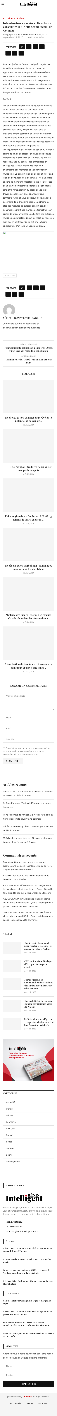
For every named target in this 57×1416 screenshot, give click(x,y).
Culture (10, 1108)
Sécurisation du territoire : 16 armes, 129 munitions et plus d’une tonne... (28, 666)
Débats (9, 1115)
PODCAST (42, 1403)
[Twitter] (24, 1411)
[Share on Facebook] (28, 46)
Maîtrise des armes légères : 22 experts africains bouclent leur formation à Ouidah (39, 1022)
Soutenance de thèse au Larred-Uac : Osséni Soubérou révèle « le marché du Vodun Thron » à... (27, 1324)
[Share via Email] (21, 53)
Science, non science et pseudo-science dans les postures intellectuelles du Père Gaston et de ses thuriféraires (27, 866)
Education (10, 275)
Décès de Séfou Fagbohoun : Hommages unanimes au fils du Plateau (28, 567)
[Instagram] (29, 1411)
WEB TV (29, 1403)
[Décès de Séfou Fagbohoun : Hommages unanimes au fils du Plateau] (28, 544)
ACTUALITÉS (15, 1403)
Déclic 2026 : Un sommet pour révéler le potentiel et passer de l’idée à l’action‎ (38, 946)
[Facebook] (20, 1411)
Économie (11, 1122)
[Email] (37, 1411)
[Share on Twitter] (35, 46)
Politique (10, 1128)
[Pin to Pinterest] (42, 46)
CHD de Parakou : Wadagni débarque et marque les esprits (29, 468)
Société (10, 1148)
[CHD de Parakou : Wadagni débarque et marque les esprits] (28, 446)
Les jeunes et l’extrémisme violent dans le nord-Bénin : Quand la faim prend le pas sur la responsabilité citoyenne (28, 889)
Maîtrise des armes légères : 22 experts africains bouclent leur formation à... (28, 616)
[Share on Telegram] (14, 53)
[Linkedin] (33, 1411)
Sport (9, 1154)
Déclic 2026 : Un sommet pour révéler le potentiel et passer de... (28, 419)
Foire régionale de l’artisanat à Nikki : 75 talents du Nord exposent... (28, 518)
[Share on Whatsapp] (8, 53)
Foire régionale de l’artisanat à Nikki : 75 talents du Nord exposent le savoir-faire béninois (38, 984)
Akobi (6, 875)
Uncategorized (13, 1161)
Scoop (9, 1141)
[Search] (53, 4)
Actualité (10, 1102)
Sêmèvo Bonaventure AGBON (29, 34)
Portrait (10, 1135)
